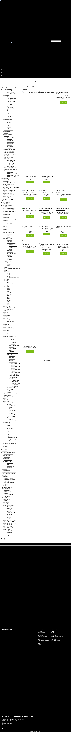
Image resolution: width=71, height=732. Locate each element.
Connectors (8, 238)
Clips (6, 229)
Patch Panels (7, 458)
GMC (8, 298)
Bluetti (6, 133)
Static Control (8, 422)
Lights (6, 318)
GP (7, 96)
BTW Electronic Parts (37, 731)
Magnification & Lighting (10, 523)
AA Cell (9, 122)
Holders (9, 300)
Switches (7, 426)
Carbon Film (12, 356)
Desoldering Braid (8, 478)
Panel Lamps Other (12, 322)
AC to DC (11, 163)
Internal (9, 235)
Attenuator (9, 241)
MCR (8, 301)
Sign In (3, 75)
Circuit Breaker (8, 228)
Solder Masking (8, 197)
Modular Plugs (10, 466)
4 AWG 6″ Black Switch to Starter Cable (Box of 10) (47, 177)
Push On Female (8, 396)
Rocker (9, 433)
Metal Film (11, 357)
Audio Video (7, 212)
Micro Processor (13, 411)
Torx (8, 535)
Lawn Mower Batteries (10, 154)
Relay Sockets (7, 399)
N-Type (6, 330)
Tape (5, 442)
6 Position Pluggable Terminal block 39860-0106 (47, 248)
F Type (6, 279)
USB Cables (10, 172)
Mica (10, 350)
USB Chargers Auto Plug (12, 173)
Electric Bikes (12, 67)
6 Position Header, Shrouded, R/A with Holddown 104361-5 (47, 229)
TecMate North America (12, 118)
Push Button (10, 431)
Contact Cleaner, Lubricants (11, 187)
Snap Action (10, 436)
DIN (5, 270)
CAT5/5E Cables (8, 454)
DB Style (9, 250)
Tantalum (11, 351)
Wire (6, 446)
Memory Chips (12, 410)
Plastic (9, 274)
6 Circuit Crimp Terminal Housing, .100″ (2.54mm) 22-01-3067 (63, 97)
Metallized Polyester (14, 345)
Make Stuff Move (8, 70)
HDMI (8, 258)
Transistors (10, 419)
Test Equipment (12, 63)
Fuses (6, 286)
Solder (6, 481)
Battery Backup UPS (9, 105)
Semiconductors (8, 402)
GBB (8, 295)
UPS (3, 538)
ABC (8, 288)
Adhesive (6, 181)
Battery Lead (10, 143)
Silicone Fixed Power (14, 375)
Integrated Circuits (11, 405)
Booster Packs (8, 134)
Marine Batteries (8, 157)
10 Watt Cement (15, 380)
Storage (9, 276)
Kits (5, 316)
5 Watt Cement (15, 381)
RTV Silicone (7, 196)
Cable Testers (7, 491)
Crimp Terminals (11, 243)
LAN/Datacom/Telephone (15, 57)
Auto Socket (10, 140)
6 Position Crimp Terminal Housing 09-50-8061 (63, 213)
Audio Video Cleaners (9, 182)
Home (3, 48)
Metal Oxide (12, 359)
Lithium (9, 113)
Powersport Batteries (10, 167)
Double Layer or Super (14, 341)
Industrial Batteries (9, 152)
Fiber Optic (9, 234)
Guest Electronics (11, 112)
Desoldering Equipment (10, 479)
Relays (6, 401)
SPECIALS (11, 66)
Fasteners (10, 309)
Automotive (8, 90)
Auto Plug (9, 139)
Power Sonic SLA (11, 101)
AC (8, 282)
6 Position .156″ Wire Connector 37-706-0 (63, 195)
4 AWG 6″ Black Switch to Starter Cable (30, 177)
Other (6, 332)
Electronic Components (14, 55)
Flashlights (9, 319)
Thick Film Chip (13, 377)
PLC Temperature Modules (8, 473)
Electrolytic (12, 342)
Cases (6, 503)
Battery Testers (8, 131)
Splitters (9, 148)
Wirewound (12, 378)
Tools (10, 64)
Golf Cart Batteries (9, 151)
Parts (6, 335)
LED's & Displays (11, 416)
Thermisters (10, 389)
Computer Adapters (9, 231)
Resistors (9, 354)
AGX (8, 291)
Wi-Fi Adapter (5, 540)
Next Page (48, 360)
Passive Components (10, 336)
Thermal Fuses (8, 445)
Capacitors (10, 338)
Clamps (9, 506)
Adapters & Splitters (9, 208)
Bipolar (13, 344)
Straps (9, 425)
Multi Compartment (14, 277)
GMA (8, 297)
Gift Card (4, 449)
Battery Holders (8, 119)
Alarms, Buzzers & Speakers (11, 209)
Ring (10, 249)
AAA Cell (9, 124)
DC (8, 285)
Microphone (10, 264)
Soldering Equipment (9, 482)
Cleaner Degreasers (9, 184)
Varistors (9, 392)
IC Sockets (9, 259)
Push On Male (12, 247)
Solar (10, 60)
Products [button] (4, 49)
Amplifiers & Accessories (10, 211)
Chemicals (11, 52)
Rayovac (9, 102)
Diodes (9, 404)
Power (6, 158)
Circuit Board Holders (12, 307)
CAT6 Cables (7, 455)
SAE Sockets (10, 146)
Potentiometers (13, 362)
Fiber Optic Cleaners (9, 190)
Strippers (6, 536)
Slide (8, 434)
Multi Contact (8, 327)
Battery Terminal (11, 92)
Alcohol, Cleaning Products (9, 87)
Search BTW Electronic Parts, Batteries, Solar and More (38, 41)
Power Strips (10, 107)
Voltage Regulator (11, 420)
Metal (8, 273)
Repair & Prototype (9, 194)
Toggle (9, 440)
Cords (8, 464)
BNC (6, 216)
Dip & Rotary (10, 428)
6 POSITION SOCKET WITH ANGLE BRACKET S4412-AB (30, 347)
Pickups (9, 509)
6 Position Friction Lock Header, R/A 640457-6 (29, 230)
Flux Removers (8, 191)
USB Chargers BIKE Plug (13, 175)
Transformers (10, 390)
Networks (11, 360)
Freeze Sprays (8, 193)
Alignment (7, 499)
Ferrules (9, 255)
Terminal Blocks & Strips (10, 443)
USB (5, 170)
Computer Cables (9, 232)
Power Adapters (11, 160)
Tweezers (9, 511)
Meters (6, 493)
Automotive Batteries (10, 93)
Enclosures (7, 271)
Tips (6, 484)
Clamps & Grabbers (9, 505)
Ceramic (11, 339)
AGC (8, 289)
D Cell (8, 128)
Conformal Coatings (9, 185)
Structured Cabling (7, 487)
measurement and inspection (9, 472)
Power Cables (10, 225)
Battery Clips (10, 142)
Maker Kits (7, 324)
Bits (5, 500)
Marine (4, 469)
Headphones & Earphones (13, 219)
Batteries (7, 95)
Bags (8, 423)
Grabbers (9, 508)
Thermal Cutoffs (11, 387)
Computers (5, 200)
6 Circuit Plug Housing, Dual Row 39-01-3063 (46, 193)
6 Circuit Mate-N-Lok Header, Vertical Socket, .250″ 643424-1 (29, 193)
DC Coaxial (10, 252)
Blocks (9, 294)
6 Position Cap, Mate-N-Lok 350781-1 (29, 211)
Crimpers (7, 518)
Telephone (7, 461)
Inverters (4, 451)
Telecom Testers (8, 494)
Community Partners (7, 69)
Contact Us (5, 73)
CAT (5, 226)
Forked (11, 244)
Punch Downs (8, 529)
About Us (4, 72)
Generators (5, 448)
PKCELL (9, 99)
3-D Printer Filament (9, 179)
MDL (8, 304)
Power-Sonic (10, 116)
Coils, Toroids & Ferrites (12, 353)
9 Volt (8, 121)
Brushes (6, 502)
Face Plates (7, 457)
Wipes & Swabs (8, 199)
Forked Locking (13, 246)
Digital (10, 407)
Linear (10, 408)
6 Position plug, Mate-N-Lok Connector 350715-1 (30, 247)
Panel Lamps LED (11, 321)
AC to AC (11, 161)
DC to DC (11, 164)
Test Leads (7, 496)
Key (8, 429)
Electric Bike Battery (9, 149)
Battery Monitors (8, 130)
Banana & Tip (7, 214)
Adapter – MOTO (11, 137)
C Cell (8, 125)
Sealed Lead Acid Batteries (11, 169)
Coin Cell (9, 127)
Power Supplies (10, 166)
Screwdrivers (8, 530)
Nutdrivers (9, 532)
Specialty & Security (12, 437)
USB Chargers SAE (11, 176)
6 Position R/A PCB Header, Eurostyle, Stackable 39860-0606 (63, 248)
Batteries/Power (12, 51)
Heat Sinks (7, 315)
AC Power (6, 206)
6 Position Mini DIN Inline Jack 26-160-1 (63, 230)
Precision (9, 533)
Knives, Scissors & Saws (10, 520)
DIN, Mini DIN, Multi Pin (13, 253)
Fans (6, 280)
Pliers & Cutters (8, 526)
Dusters (6, 188)
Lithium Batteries (11, 98)
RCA (8, 265)
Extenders (9, 145)
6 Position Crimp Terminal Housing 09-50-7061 (47, 213)
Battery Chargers (9, 109)
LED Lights (7, 155)
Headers (6, 312)
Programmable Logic (14, 414)
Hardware (7, 306)
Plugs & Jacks (8, 460)
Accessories (10, 283)
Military (11, 413)
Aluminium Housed (15, 383)
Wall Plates (9, 467)
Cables (6, 136)
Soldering (11, 61)
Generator (7, 470)
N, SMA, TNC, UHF (9, 329)
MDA (8, 303)
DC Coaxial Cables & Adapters (12, 268)
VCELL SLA (9, 104)
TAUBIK (6, 203)
